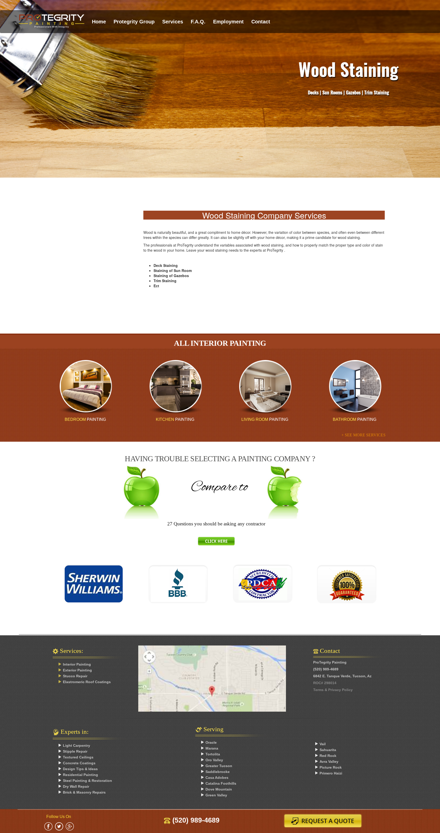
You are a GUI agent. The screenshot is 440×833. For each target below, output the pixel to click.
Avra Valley (329, 761)
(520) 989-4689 (194, 820)
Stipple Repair (75, 751)
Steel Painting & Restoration (87, 781)
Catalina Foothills (220, 783)
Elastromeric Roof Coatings (87, 682)
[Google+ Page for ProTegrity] (69, 825)
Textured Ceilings (78, 757)
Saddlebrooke (217, 772)
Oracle (211, 742)
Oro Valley (214, 760)
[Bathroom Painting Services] (354, 387)
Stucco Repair (75, 676)
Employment (228, 21)
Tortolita (212, 754)
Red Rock (328, 756)
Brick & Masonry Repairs (84, 792)
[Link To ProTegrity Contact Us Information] (220, 686)
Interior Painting (77, 664)
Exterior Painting (77, 670)
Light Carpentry (76, 745)
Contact (260, 21)
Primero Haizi (331, 773)
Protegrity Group (134, 21)
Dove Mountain (218, 789)
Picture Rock (331, 767)
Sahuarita (328, 750)
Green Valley (216, 795)
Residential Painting (80, 775)
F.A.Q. (198, 21)
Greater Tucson (218, 766)
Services (172, 21)
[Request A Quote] (325, 821)
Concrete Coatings (79, 763)
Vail (323, 744)
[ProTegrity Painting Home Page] (51, 16)
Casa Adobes (216, 777)
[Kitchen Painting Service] (175, 387)
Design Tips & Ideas (80, 769)
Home (99, 21)
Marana (211, 748)
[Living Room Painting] (265, 387)
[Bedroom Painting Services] (85, 387)
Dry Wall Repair (76, 786)
